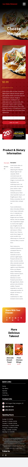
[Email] (18, 320)
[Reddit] (12, 318)
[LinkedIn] (15, 318)
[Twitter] (9, 318)
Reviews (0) (6, 167)
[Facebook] (6, 318)
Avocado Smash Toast (10, 360)
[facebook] (3, 455)
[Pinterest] (6, 320)
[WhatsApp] (18, 318)
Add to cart (14, 122)
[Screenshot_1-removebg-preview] (10, 3)
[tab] (5, 163)
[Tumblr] (21, 318)
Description (6, 163)
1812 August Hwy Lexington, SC (14, 403)
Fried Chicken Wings (19, 360)
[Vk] (12, 320)
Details (9, 351)
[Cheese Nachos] (14, 62)
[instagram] (5, 455)
